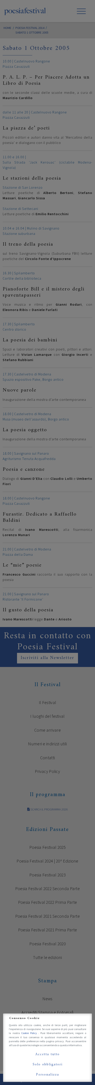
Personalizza (47, 1075)
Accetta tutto (47, 1054)
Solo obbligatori (48, 1064)
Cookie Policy (29, 1033)
